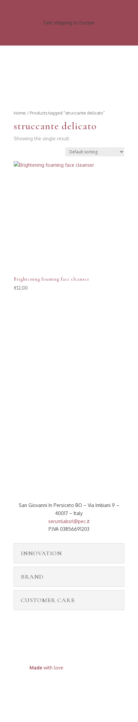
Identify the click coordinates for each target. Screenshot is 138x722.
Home (20, 113)
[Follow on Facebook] (62, 687)
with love (46, 667)
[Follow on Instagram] (75, 687)
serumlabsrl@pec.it (69, 521)
